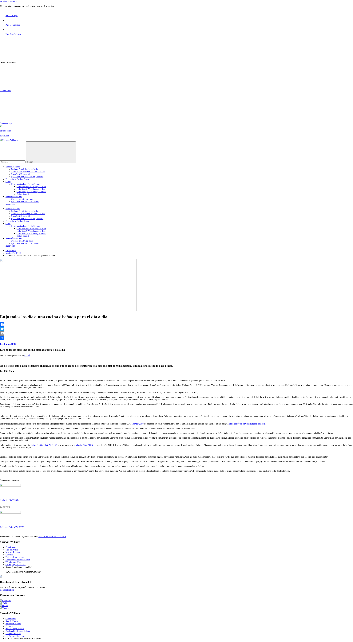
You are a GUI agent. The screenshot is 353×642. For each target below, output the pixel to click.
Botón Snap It (23, 194)
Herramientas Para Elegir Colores (25, 184)
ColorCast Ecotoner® (20, 174)
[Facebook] (176, 324)
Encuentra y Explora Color (17, 179)
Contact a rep (6, 123)
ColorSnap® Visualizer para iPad (31, 189)
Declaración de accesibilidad (18, 559)
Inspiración (10, 204)
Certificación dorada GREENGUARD (28, 171)
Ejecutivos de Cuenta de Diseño (25, 201)
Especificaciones (13, 167)
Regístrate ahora (7, 590)
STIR (18, 253)
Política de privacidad (15, 557)
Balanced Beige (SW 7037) (12, 527)
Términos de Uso (13, 562)
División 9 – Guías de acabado (24, 169)
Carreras (9, 555)
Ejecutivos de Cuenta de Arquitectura (27, 176)
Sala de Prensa (12, 550)
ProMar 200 (138, 424)
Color (8, 181)
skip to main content (9, 1)
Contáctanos (5, 90)
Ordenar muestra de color (22, 199)
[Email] (176, 333)
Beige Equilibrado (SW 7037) (44, 445)
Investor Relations (13, 552)
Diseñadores (11, 250)
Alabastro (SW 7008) (83, 445)
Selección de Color (14, 196)
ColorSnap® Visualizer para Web (31, 186)
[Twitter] (176, 329)
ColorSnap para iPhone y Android (31, 191)
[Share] (176, 338)
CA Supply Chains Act (16, 564)
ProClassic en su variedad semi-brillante (247, 424)
